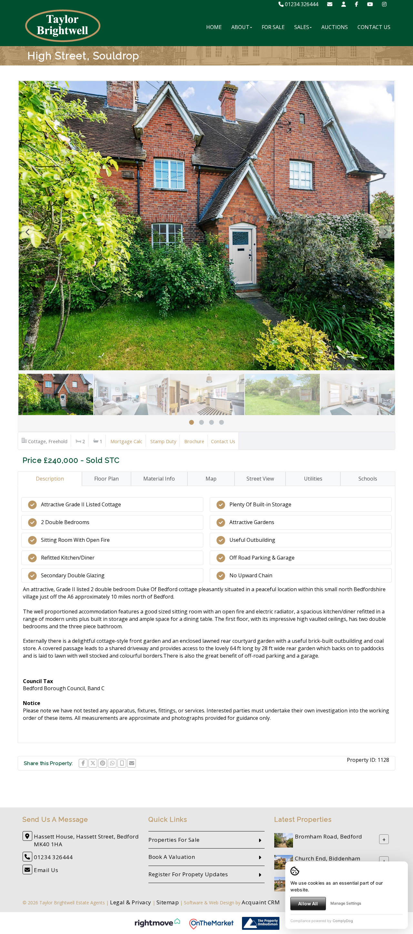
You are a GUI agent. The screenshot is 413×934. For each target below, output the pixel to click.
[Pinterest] (102, 763)
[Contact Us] (343, 4)
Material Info (159, 478)
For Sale (273, 27)
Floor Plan (106, 478)
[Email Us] (329, 4)
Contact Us (374, 27)
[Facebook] (356, 4)
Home (214, 27)
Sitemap (167, 902)
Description (50, 478)
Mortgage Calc (126, 441)
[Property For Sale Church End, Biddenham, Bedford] (283, 861)
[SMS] (121, 763)
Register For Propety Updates (188, 874)
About (240, 27)
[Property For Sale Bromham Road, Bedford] (283, 839)
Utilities (313, 478)
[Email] (131, 763)
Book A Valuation (171, 856)
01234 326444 (301, 4)
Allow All (308, 903)
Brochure (194, 441)
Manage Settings (345, 903)
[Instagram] (384, 4)
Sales (301, 27)
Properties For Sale (174, 839)
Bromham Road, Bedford (328, 836)
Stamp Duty (163, 441)
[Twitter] (92, 763)
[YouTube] (370, 4)
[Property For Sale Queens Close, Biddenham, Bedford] (283, 883)
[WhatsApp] (112, 763)
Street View (260, 478)
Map (211, 478)
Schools (367, 478)
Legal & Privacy (130, 902)
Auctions (334, 27)
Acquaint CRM (261, 902)
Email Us (46, 870)
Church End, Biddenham (327, 858)
